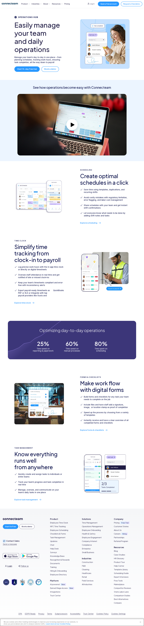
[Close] (140, 622)
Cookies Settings (118, 614)
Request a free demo (131, 4)
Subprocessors (61, 614)
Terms (49, 614)
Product (24, 4)
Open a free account (108, 4)
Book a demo (27, 526)
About (45, 4)
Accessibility (75, 614)
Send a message (10, 544)
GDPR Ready (30, 614)
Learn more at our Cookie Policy (58, 624)
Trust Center (88, 614)
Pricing (67, 4)
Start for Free (10, 526)
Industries (35, 4)
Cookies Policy (102, 614)
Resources (56, 4)
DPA (20, 614)
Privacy (41, 614)
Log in (92, 4)
